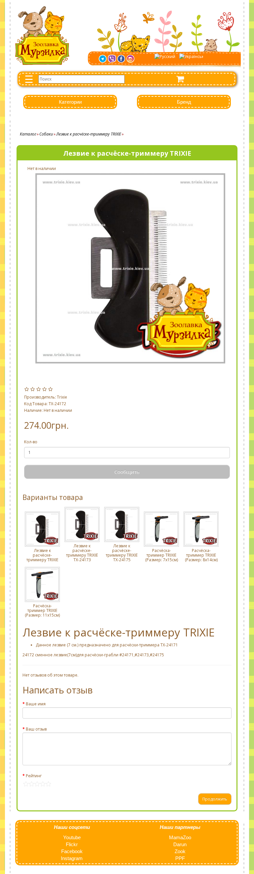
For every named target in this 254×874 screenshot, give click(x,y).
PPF (180, 858)
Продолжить (214, 799)
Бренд (184, 102)
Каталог (28, 134)
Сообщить (127, 471)
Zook (180, 851)
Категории (70, 102)
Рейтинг (34, 776)
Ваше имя (36, 704)
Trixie (62, 397)
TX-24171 (169, 645)
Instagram (72, 858)
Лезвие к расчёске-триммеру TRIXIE (88, 134)
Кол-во (30, 442)
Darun (180, 844)
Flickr (72, 844)
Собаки (46, 134)
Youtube (72, 837)
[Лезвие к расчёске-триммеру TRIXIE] (130, 268)
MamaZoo (180, 837)
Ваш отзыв (36, 729)
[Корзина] (180, 79)
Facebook (72, 851)
